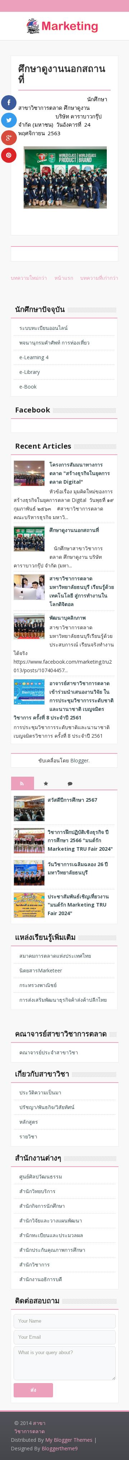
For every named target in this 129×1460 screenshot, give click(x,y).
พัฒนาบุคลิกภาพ (67, 617)
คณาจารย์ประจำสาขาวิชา (48, 1052)
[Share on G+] (9, 137)
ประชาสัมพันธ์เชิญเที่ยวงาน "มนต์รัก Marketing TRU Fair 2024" (78, 905)
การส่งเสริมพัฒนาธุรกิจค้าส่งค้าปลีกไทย (63, 999)
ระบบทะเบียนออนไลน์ (43, 327)
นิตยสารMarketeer (40, 970)
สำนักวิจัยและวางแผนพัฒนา (50, 1220)
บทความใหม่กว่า (29, 277)
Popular (46, 788)
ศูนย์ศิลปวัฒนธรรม (40, 1176)
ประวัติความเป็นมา (40, 1092)
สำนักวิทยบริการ (37, 1191)
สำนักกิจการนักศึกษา (42, 1205)
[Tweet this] (9, 120)
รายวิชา (28, 1136)
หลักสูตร (28, 1121)
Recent (23, 788)
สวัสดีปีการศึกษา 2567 (72, 799)
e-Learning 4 (33, 357)
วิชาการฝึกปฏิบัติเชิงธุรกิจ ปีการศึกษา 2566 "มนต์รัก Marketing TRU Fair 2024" (80, 841)
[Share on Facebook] (8, 102)
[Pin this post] (8, 155)
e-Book (28, 386)
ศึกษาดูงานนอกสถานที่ (74, 530)
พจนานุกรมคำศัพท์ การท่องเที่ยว (54, 342)
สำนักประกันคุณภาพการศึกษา (52, 1249)
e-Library (29, 371)
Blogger (79, 760)
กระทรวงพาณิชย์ (38, 985)
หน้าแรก (63, 277)
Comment (71, 788)
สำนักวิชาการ (34, 1264)
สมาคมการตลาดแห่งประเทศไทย (55, 955)
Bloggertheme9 (60, 1448)
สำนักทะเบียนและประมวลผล (51, 1235)
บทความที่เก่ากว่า (99, 277)
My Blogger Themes (68, 1439)
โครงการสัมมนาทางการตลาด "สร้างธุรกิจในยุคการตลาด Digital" (79, 473)
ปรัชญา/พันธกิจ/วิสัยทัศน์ (47, 1107)
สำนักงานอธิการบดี (40, 1279)
